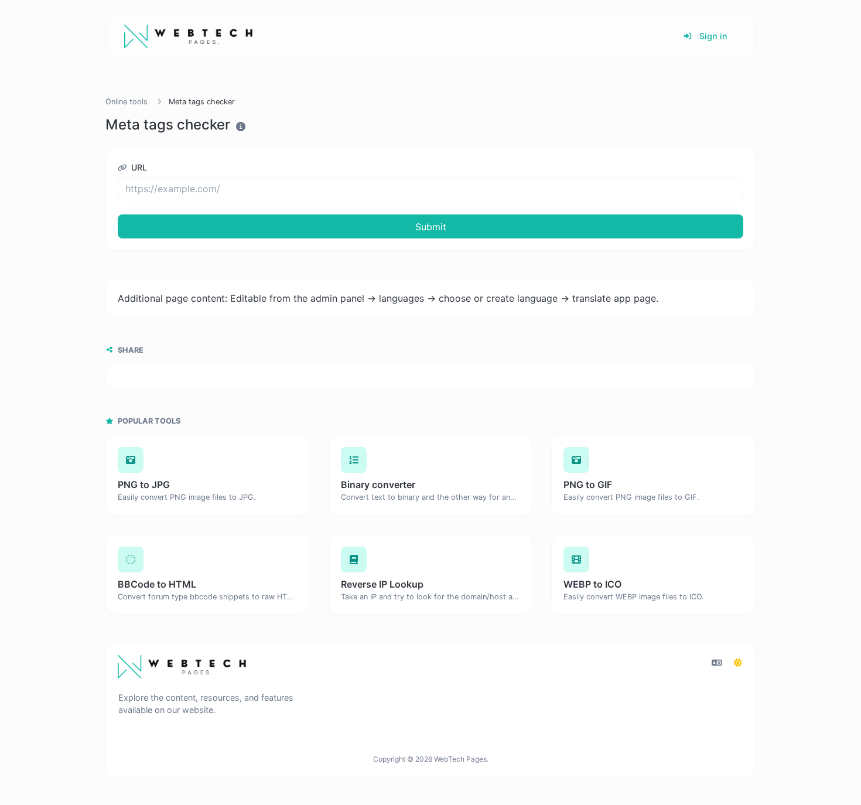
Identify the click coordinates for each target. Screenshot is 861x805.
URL (138, 167)
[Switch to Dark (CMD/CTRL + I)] (738, 662)
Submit (430, 227)
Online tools (126, 101)
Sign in (712, 36)
